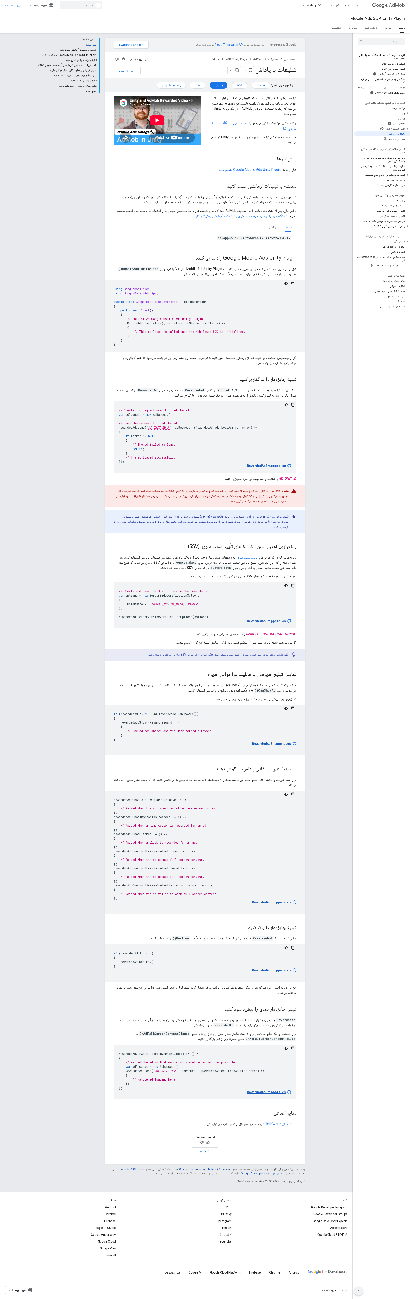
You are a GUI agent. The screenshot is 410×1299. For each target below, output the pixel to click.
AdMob (397, 5)
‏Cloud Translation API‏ (229, 44)
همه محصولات (172, 1272)
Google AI (195, 1272)
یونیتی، (218, 85)
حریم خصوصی (327, 1290)
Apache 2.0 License (133, 1169)
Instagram (225, 1221)
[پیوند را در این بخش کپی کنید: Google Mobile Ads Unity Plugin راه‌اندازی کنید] (191, 258)
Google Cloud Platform (225, 1272)
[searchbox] (381, 41)
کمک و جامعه (314, 5)
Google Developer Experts (330, 1221)
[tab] (288, 227)
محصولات (273, 59)
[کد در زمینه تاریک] (286, 283)
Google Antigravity (103, 1234)
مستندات (353, 5)
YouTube (226, 1241)
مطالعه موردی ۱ (235, 123)
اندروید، (260, 85)
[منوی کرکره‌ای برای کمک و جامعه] (302, 5)
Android (110, 1207)
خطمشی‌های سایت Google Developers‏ (262, 1173)
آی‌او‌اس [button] (272, 227)
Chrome (110, 1214)
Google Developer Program (329, 1207)
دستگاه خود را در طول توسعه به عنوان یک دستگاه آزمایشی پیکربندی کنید (240, 216)
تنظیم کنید (249, 170)
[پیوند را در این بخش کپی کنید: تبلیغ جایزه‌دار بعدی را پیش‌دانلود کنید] (220, 1009)
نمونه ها (335, 5)
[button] (382, 113)
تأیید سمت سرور (247, 557)
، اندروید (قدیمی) (171, 85)
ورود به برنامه (13, 5)
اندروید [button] (288, 227)
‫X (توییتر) (226, 1234)
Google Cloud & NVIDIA (332, 1234)
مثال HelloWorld (276, 1124)
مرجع (388, 27)
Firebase (110, 1221)
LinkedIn (226, 1228)
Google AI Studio (105, 1228)
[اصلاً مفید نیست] (117, 59)
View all (110, 1255)
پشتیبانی (336, 27)
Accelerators (338, 1228)
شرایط (343, 1290)
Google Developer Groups (330, 1214)
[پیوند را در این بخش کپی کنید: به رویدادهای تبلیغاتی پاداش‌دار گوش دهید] (211, 769)
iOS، (239, 85)
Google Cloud (107, 1241)
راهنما (402, 27)
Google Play (108, 1248)
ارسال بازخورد (127, 70)
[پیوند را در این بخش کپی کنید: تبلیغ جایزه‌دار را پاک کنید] (244, 927)
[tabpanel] (205, 238)
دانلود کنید (371, 27)
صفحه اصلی (290, 59)
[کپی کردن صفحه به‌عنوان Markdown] (237, 70)
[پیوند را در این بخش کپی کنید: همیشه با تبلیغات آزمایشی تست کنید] (223, 186)
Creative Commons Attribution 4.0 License (205, 1169)
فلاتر (198, 85)
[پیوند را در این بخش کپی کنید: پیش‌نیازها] (272, 159)
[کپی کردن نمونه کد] (293, 283)
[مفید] (123, 59)
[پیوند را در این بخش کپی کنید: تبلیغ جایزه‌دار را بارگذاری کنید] (235, 379)
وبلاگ (229, 1207)
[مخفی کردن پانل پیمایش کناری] (358, 1291)
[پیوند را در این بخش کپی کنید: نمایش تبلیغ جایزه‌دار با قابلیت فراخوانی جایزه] (203, 674)
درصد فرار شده (243, 654)
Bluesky (226, 1214)
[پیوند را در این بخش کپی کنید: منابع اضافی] (269, 1113)
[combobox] (81, 5)
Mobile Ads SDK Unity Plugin (377, 18)
